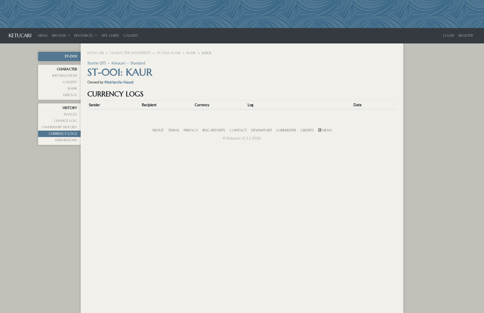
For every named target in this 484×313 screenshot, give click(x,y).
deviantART (261, 130)
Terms (173, 130)
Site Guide (110, 35)
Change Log (65, 121)
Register (466, 35)
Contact (238, 130)
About (158, 130)
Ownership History (59, 127)
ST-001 (71, 56)
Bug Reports (214, 130)
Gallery (131, 35)
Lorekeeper (286, 130)
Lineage (70, 95)
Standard (138, 63)
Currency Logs (63, 133)
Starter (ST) (96, 63)
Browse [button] (59, 35)
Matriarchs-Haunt (119, 82)
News (43, 35)
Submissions (66, 140)
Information (64, 75)
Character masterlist (130, 53)
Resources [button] (84, 35)
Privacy (191, 130)
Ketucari (20, 35)
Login (448, 35)
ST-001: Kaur (168, 53)
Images (70, 114)
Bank (72, 88)
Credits (307, 130)
